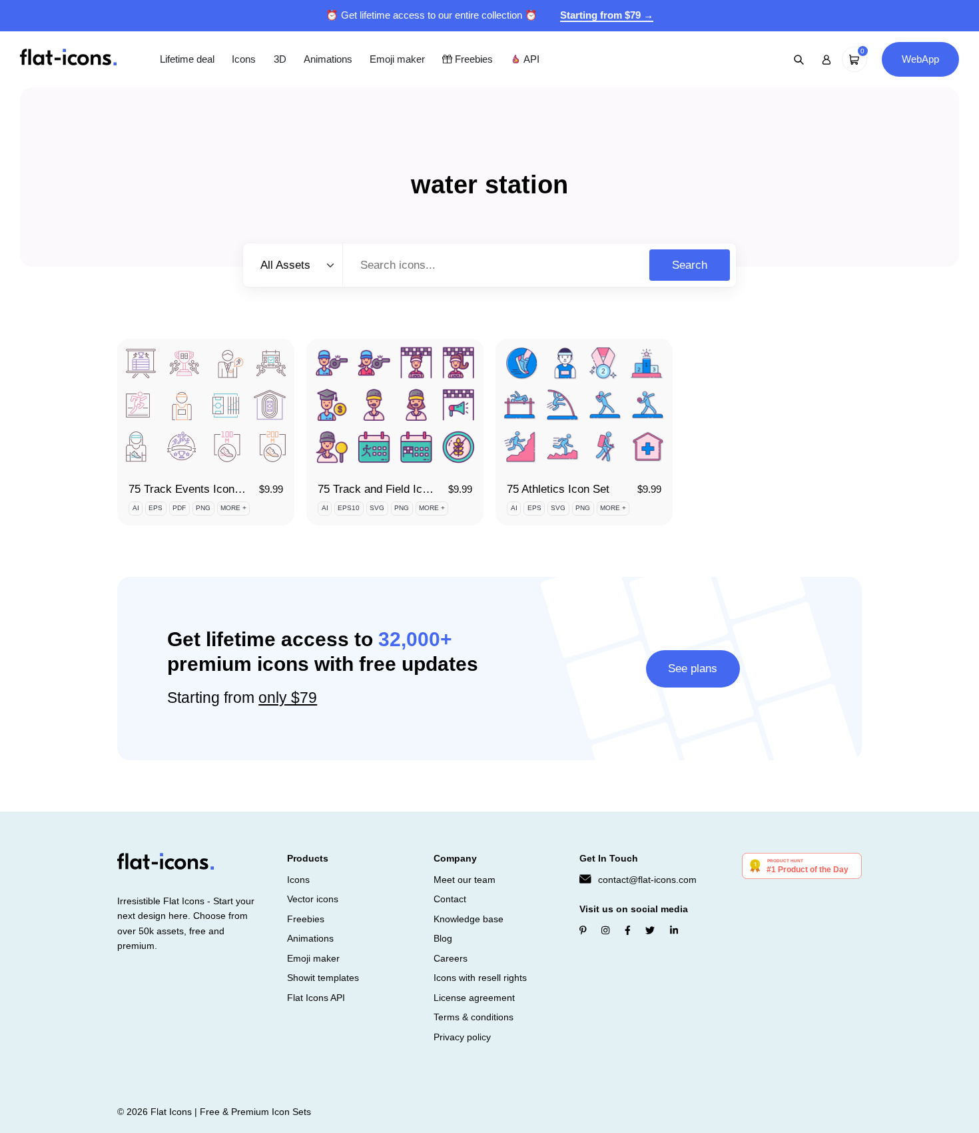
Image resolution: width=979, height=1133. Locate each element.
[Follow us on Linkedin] (674, 930)
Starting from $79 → (606, 15)
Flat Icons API (316, 997)
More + (233, 507)
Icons (244, 59)
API (530, 59)
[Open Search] (799, 59)
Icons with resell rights (480, 977)
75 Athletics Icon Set (558, 489)
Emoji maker (397, 59)
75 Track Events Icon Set (191, 489)
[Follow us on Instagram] (605, 930)
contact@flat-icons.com (647, 879)
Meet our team (464, 879)
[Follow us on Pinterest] (583, 930)
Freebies (472, 59)
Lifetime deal (187, 59)
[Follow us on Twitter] (650, 930)
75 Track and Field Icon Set (386, 489)
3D (280, 59)
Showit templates (323, 977)
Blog (443, 938)
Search (689, 265)
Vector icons (312, 899)
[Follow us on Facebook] (628, 930)
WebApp (920, 59)
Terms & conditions (473, 1017)
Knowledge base (468, 919)
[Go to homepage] (68, 58)
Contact (450, 899)
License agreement (474, 997)
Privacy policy (462, 1037)
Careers (451, 958)
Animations (328, 59)
